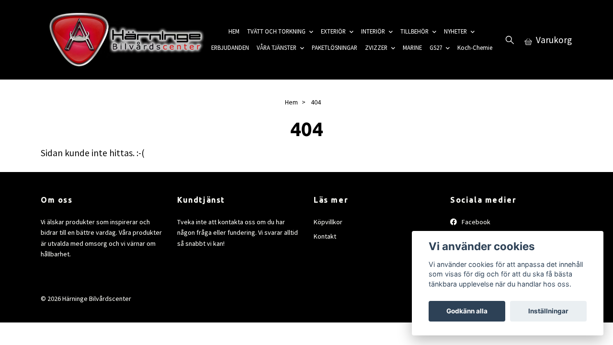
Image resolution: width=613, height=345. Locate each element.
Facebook (475, 222)
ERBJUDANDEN (230, 47)
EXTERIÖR (333, 31)
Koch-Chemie (474, 47)
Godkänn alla (467, 311)
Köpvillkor (328, 222)
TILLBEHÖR (414, 31)
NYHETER (455, 31)
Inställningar (548, 311)
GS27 (436, 47)
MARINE (412, 47)
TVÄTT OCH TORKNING (276, 31)
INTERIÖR (373, 31)
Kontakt (325, 236)
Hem (291, 102)
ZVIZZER (376, 47)
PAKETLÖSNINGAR (334, 47)
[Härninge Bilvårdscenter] (124, 40)
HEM (233, 31)
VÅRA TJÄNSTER (276, 47)
